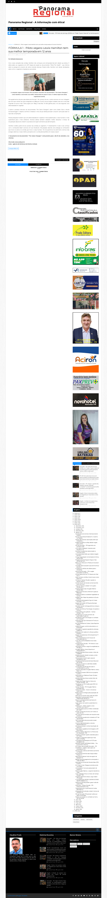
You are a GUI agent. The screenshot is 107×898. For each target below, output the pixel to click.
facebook (38, 164)
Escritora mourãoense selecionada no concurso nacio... (85, 551)
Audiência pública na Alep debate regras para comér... (86, 543)
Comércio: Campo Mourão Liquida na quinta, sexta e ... (85, 580)
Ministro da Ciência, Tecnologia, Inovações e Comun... (87, 609)
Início (15, 29)
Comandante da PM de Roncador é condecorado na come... (85, 667)
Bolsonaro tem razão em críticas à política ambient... (86, 632)
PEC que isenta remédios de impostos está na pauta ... (87, 715)
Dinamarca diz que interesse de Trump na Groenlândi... (86, 621)
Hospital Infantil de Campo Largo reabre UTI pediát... (86, 777)
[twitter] (11, 1)
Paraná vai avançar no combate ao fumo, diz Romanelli (86, 797)
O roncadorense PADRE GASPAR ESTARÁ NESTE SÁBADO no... (87, 780)
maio (77, 803)
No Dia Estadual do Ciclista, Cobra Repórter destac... (87, 624)
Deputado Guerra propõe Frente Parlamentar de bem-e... (84, 697)
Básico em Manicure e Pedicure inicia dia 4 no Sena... (87, 563)
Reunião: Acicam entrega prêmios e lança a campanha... (87, 606)
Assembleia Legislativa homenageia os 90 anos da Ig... (86, 729)
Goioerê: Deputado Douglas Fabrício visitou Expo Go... (87, 670)
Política (37, 29)
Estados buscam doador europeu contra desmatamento (86, 655)
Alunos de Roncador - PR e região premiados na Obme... (84, 572)
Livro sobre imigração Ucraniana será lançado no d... (85, 549)
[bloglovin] (84, 895)
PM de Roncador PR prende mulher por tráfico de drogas (86, 794)
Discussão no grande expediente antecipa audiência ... (86, 629)
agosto (78, 532)
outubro (78, 529)
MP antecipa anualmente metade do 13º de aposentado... (87, 718)
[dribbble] (87, 895)
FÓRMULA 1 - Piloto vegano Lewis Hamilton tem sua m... (84, 706)
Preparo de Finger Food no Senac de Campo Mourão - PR (85, 681)
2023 (75, 518)
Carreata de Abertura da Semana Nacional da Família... (86, 661)
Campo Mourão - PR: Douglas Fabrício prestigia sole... (85, 687)
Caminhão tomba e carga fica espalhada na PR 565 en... (87, 647)
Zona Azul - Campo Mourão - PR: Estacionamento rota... (84, 786)
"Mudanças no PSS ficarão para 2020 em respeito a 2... (86, 684)
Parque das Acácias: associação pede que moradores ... (86, 540)
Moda (44, 29)
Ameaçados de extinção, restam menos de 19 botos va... (87, 791)
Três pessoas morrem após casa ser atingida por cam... (85, 658)
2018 (75, 811)
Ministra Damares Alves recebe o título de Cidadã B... (86, 653)
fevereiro (78, 807)
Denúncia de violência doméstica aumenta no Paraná (87, 751)
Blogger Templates (22, 895)
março (78, 806)
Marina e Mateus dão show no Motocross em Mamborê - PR (86, 732)
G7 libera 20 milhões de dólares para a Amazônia (85, 569)
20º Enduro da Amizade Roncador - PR (86, 746)
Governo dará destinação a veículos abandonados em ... (85, 723)
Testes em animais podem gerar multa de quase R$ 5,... (86, 783)
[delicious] (98, 895)
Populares (86, 463)
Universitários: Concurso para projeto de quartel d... (86, 768)
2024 (75, 516)
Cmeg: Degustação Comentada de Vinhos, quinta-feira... (87, 557)
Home (10, 44)
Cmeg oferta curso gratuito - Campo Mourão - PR (85, 612)
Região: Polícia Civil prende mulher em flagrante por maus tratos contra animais (89, 495)
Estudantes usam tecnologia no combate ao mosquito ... (86, 618)
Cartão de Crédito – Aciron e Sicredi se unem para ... (85, 690)
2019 (75, 524)
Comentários (95, 464)
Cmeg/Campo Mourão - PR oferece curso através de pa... (86, 644)
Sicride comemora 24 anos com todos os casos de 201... (86, 712)
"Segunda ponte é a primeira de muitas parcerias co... (86, 789)
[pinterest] (81, 895)
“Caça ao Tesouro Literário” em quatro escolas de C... (85, 586)
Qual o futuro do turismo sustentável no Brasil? (86, 703)
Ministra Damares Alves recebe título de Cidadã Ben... (86, 679)
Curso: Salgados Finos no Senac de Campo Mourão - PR (87, 774)
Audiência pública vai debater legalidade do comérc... (87, 595)
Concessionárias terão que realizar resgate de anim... (86, 554)
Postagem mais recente (15, 160)
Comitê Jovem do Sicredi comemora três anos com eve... (86, 583)
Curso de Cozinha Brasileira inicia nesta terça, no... (85, 641)
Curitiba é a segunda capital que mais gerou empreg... (85, 738)
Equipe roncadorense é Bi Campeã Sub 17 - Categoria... (87, 635)
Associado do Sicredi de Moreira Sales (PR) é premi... (87, 763)
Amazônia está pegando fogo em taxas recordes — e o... (86, 601)
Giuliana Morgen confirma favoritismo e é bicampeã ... (86, 627)
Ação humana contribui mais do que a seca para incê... (87, 577)
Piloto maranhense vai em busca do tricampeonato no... (85, 638)
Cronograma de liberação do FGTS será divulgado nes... (86, 741)
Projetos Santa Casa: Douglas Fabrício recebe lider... (85, 589)
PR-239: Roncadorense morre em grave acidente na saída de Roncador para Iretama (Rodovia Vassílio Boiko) (89, 477)
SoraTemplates (12, 895)
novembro (79, 527)
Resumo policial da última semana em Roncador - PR (85, 700)
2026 (75, 513)
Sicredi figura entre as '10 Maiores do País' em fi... (86, 575)
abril (77, 804)
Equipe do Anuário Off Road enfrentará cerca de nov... (86, 603)
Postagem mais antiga (62, 160)
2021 (75, 521)
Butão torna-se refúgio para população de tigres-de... (86, 693)
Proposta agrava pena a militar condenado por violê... (87, 709)
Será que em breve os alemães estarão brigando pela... (86, 664)
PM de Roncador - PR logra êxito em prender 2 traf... (85, 546)
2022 (75, 519)
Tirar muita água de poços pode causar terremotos (86, 721)
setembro (78, 530)
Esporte (29, 29)
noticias (26, 33)
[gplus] (78, 895)
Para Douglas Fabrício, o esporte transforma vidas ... (87, 771)
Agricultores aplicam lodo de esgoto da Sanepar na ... (86, 757)
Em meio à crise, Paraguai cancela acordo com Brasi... (86, 765)
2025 (75, 515)
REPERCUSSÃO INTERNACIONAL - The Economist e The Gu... (86, 744)
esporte (76, 819)
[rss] (89, 895)
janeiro (78, 809)
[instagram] (14, 1)
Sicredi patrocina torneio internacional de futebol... (86, 534)
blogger (17, 164)
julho (77, 800)
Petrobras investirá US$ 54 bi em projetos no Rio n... (86, 673)
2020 (76, 523)
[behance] (92, 895)
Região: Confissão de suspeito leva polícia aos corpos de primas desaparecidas (88, 502)
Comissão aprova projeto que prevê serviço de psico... (87, 566)
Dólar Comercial (86, 50)
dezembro (79, 526)
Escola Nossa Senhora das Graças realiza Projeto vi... (86, 754)
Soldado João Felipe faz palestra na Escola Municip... (86, 598)
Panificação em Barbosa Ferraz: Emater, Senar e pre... (86, 676)
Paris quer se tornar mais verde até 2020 (86, 695)
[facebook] (9, 1)
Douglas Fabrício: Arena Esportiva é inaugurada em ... (85, 650)
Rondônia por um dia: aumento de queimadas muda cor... (84, 615)
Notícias (21, 29)
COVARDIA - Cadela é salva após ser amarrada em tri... (85, 748)
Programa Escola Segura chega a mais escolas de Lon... (86, 560)
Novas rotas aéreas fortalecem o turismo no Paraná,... (86, 537)
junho (77, 801)
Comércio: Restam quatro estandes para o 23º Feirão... (87, 735)
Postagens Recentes (77, 464)
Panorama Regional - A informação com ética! (36, 22)
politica (76, 822)
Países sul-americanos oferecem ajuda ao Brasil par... (86, 592)
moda (83, 819)
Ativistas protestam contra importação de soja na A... (86, 726)
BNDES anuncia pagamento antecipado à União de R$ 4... (86, 760)
